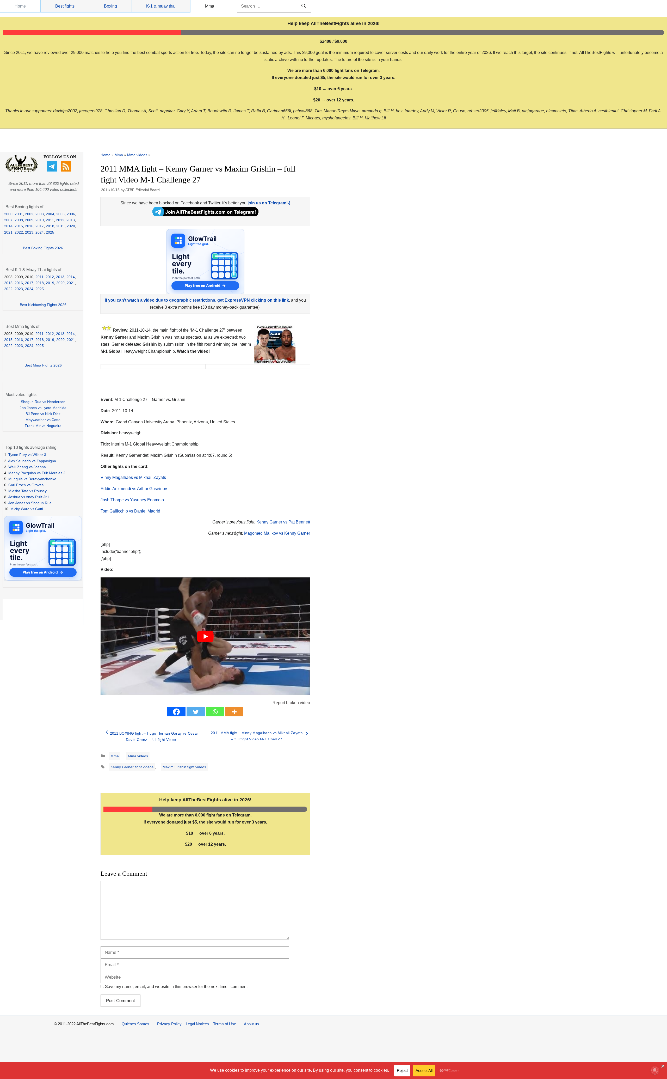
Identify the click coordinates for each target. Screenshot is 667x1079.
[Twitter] (196, 711)
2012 (60, 220)
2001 (19, 214)
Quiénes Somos (135, 1024)
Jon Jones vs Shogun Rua (30, 503)
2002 (29, 214)
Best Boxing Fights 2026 (43, 248)
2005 (60, 214)
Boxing (110, 6)
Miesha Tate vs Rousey (27, 491)
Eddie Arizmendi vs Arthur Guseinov (134, 488)
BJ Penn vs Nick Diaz (43, 414)
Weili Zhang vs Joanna (27, 467)
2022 (19, 232)
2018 (50, 226)
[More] (234, 711)
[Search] (303, 6)
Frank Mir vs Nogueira (43, 426)
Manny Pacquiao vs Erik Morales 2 (36, 473)
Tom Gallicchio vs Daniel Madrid (130, 511)
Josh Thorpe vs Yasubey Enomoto (132, 500)
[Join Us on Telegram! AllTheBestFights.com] (205, 215)
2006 (71, 214)
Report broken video (291, 702)
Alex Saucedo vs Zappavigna (32, 461)
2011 (50, 220)
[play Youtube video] (205, 636)
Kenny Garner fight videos (131, 767)
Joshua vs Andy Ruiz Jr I (28, 497)
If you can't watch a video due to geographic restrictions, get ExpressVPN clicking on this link (197, 300)
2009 (29, 220)
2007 (8, 220)
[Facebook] (176, 711)
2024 (39, 232)
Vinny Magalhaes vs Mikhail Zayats (133, 477)
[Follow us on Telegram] (53, 170)
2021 (8, 232)
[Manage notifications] (655, 1070)
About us (251, 1024)
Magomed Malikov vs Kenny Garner (277, 533)
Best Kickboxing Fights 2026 (43, 305)
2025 (50, 232)
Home (20, 6)
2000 (8, 214)
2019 (60, 226)
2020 (71, 226)
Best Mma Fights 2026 (43, 365)
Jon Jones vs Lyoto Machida (43, 408)
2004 (50, 214)
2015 (19, 226)
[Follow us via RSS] (66, 170)
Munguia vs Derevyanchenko (32, 479)
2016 (29, 226)
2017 (39, 226)
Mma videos (137, 155)
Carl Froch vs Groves (26, 485)
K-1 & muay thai (161, 6)
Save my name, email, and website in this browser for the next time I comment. (177, 986)
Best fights (65, 6)
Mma (209, 6)
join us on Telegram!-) (269, 203)
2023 (29, 232)
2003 (39, 214)
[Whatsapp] (215, 711)
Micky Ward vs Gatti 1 (28, 509)
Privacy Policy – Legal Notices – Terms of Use (196, 1024)
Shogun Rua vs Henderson (43, 402)
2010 (39, 220)
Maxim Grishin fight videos (184, 767)
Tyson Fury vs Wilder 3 (27, 455)
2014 (8, 226)
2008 (19, 220)
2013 (70, 220)
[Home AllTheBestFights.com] (21, 171)
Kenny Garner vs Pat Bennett (283, 522)
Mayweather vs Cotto (43, 420)
